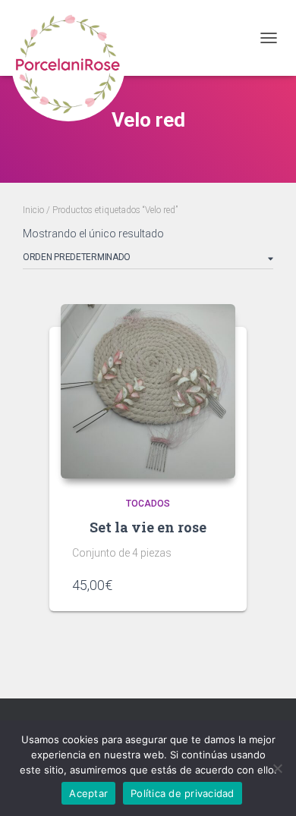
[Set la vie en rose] (148, 391)
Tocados (148, 503)
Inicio (33, 210)
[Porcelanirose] (74, 38)
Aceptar (88, 793)
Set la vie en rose (148, 527)
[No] (277, 768)
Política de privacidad (183, 793)
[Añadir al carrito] (216, 584)
